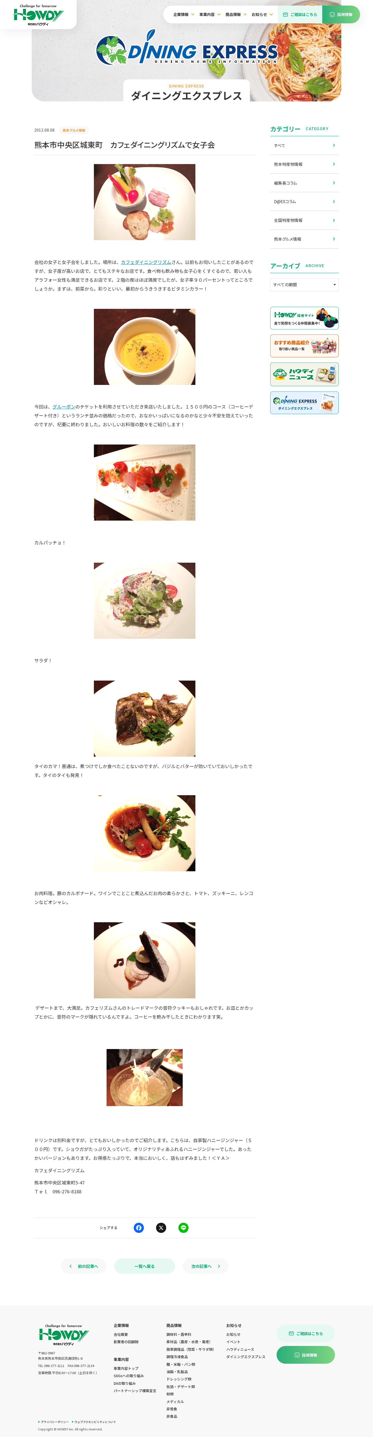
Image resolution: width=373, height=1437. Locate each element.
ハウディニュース (240, 1349)
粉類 (170, 1393)
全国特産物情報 (288, 220)
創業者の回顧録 (126, 1341)
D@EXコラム (285, 201)
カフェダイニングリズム (146, 262)
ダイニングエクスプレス (245, 1356)
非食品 (171, 1416)
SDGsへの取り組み (129, 1375)
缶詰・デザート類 (180, 1386)
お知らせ (233, 1334)
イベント (233, 1341)
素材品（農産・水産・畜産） (189, 1341)
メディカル (175, 1401)
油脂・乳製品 (177, 1371)
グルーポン (64, 406)
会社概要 (121, 1334)
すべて (279, 145)
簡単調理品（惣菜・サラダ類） (191, 1349)
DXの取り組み (125, 1383)
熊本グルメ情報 (287, 239)
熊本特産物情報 (288, 164)
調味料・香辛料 (178, 1334)
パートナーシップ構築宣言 (135, 1390)
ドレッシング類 (178, 1378)
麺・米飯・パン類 (180, 1364)
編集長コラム (285, 183)
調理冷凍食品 (177, 1356)
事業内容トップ (126, 1368)
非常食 (171, 1408)
